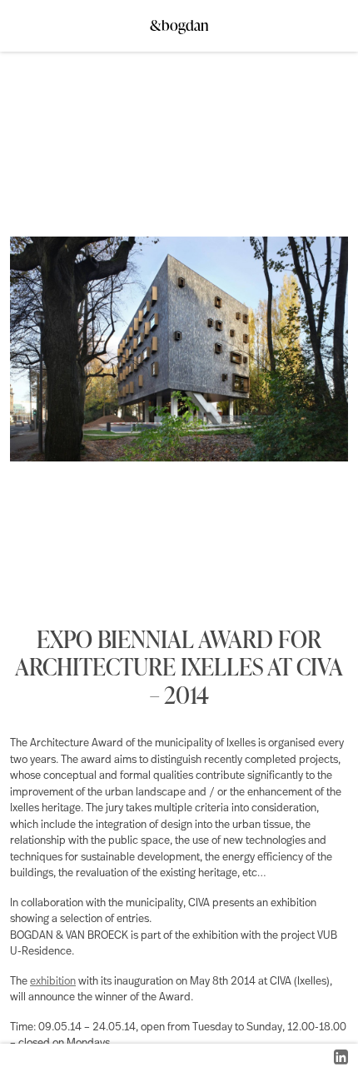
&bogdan (179, 20)
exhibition (53, 981)
